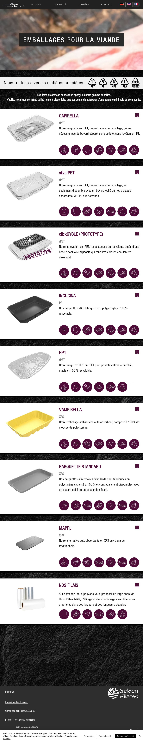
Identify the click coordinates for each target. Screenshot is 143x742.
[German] (121, 4)
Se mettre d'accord (125, 736)
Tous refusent (105, 736)
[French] (136, 4)
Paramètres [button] (89, 736)
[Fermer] (139, 736)
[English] (129, 4)
